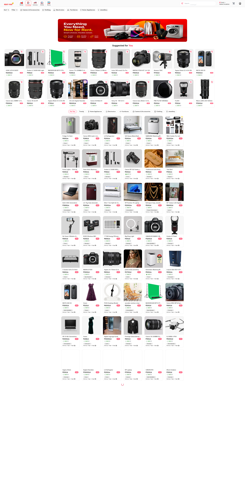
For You (72, 111)
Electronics (60, 10)
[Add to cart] (21, 51)
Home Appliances (88, 10)
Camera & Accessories (31, 10)
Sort (5, 10)
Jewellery (103, 10)
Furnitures (74, 10)
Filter (14, 10)
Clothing (48, 10)
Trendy (81, 111)
